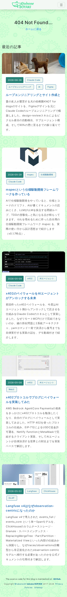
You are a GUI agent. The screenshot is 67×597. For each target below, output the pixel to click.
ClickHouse (49, 491)
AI (39, 87)
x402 (30, 278)
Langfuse (32, 491)
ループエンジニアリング (20, 87)
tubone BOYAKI (34, 584)
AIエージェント (47, 278)
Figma (50, 87)
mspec (30, 174)
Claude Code (33, 80)
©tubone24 (20, 584)
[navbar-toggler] (61, 4)
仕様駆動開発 (47, 174)
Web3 (11, 389)
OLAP (11, 498)
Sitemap (38, 587)
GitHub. (57, 579)
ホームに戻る (33, 29)
